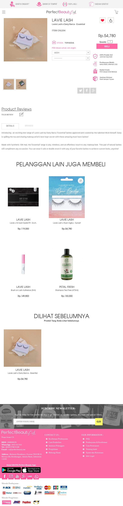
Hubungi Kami (55, 452)
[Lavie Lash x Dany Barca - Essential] (8, 84)
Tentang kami (91, 449)
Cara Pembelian (55, 442)
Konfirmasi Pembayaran (58, 439)
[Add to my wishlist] (103, 20)
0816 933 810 (12, 445)
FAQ (88, 439)
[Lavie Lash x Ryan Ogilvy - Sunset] (67, 217)
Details (10, 125)
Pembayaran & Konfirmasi (96, 442)
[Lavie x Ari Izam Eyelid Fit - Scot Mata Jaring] (23, 217)
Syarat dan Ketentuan (94, 452)
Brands (29, 125)
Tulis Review (7, 115)
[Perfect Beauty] (61, 14)
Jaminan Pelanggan (56, 446)
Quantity (102, 42)
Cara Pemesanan (92, 446)
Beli (107, 46)
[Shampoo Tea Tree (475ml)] (67, 284)
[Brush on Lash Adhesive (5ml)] (23, 284)
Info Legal (90, 456)
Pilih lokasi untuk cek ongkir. (64, 47)
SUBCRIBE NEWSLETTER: (58, 408)
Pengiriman (53, 449)
